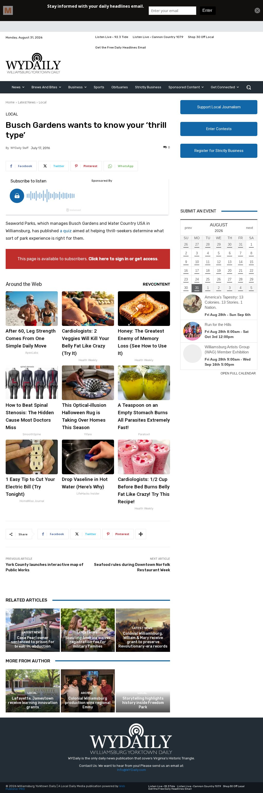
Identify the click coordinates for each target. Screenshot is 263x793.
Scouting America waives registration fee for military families (87, 642)
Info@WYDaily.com (131, 770)
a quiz (66, 230)
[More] (140, 534)
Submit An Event (198, 211)
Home (10, 102)
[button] (248, 87)
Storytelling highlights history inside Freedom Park (143, 702)
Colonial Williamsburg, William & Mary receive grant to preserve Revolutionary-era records (142, 640)
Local (42, 102)
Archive (87, 693)
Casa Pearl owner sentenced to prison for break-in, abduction (32, 642)
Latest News (26, 102)
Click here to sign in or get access (123, 258)
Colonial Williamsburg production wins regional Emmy (87, 702)
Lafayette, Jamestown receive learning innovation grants (33, 702)
